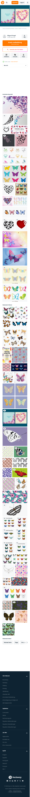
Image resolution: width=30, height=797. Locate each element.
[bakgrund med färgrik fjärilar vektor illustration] (8, 455)
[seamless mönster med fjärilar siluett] (9, 164)
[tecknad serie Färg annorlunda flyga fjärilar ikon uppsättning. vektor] (15, 399)
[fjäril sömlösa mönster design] (7, 783)
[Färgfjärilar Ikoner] (15, 342)
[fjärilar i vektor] (9, 712)
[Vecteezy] (2, 2)
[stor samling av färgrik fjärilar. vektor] (10, 724)
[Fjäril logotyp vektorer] (15, 179)
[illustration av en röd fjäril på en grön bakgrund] (10, 599)
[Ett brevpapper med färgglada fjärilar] (15, 288)
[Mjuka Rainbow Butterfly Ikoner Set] (15, 324)
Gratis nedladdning (15, 43)
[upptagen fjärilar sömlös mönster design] (9, 610)
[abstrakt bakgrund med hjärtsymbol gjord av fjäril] (20, 129)
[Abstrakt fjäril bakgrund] (15, 104)
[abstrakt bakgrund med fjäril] (8, 118)
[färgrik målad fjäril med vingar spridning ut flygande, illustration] (9, 466)
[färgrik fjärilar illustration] (9, 362)
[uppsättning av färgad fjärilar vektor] (9, 700)
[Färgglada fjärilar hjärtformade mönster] (20, 224)
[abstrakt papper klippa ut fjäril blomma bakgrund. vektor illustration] (9, 151)
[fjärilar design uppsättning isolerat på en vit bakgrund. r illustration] (10, 589)
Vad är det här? (14, 61)
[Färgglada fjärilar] (15, 197)
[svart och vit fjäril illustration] (15, 649)
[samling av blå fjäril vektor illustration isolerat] (11, 385)
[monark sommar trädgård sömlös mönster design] (21, 578)
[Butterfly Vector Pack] (15, 306)
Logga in (22, 2)
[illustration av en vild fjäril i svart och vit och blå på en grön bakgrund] (9, 578)
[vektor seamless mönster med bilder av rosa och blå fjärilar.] (9, 748)
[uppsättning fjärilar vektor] (9, 661)
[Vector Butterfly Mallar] (15, 533)
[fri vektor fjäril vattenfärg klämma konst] (9, 623)
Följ (24, 37)
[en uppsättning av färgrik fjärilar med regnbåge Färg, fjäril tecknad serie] (15, 771)
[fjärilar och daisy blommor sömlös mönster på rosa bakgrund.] (22, 429)
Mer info (6, 64)
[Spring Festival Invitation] (7, 416)
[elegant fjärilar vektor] (8, 673)
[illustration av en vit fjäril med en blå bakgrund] (15, 551)
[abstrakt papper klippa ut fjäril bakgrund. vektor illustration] (9, 130)
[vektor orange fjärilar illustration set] (19, 373)
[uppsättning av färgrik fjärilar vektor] (20, 674)
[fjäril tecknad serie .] (9, 736)
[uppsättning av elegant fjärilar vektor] (9, 687)
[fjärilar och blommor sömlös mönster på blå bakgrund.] (10, 433)
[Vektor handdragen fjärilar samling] (10, 237)
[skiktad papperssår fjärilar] (9, 479)
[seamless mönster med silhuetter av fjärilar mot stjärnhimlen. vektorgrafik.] (22, 589)
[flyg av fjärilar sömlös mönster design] (8, 567)
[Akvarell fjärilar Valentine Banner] (11, 140)
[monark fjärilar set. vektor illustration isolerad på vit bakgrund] (20, 711)
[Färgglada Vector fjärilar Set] (9, 225)
